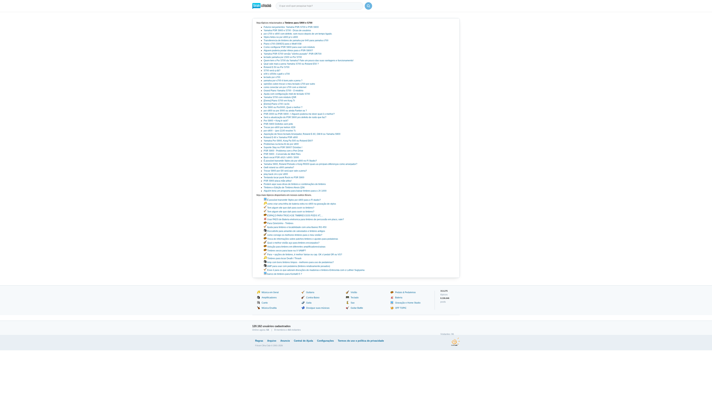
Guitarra (310, 292)
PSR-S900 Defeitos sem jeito (278, 124)
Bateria (398, 297)
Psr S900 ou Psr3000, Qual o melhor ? (283, 107)
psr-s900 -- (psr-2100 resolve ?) (280, 130)
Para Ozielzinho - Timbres (280, 223)
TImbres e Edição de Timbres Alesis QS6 (284, 187)
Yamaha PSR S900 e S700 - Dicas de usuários (287, 30)
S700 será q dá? (272, 70)
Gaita (309, 302)
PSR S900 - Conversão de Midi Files (282, 154)
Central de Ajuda (303, 340)
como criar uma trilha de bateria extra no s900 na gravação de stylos (301, 204)
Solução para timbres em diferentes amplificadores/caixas (296, 246)
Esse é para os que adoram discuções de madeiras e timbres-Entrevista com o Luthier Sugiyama (316, 270)
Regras (259, 340)
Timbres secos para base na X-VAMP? (286, 250)
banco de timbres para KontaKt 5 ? (284, 274)
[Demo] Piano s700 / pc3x (276, 104)
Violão (354, 292)
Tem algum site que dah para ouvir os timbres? (290, 207)
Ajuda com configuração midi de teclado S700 (287, 94)
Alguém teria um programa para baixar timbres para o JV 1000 (295, 191)
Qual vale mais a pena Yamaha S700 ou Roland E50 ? (291, 64)
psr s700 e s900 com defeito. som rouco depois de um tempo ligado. (298, 33)
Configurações (325, 340)
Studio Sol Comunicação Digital (455, 342)
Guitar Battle (357, 308)
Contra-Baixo (312, 297)
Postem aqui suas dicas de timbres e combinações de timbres (295, 184)
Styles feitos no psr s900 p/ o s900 (281, 37)
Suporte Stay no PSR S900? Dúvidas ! (283, 147)
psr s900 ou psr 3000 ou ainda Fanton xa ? (285, 110)
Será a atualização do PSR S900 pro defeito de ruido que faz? (295, 117)
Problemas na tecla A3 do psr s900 (281, 144)
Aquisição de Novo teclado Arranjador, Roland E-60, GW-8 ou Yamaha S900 (302, 134)
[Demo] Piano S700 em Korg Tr (279, 100)
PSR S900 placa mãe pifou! (277, 181)
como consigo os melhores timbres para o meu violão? (294, 235)
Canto (265, 302)
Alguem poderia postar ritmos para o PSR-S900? (288, 50)
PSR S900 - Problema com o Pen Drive (283, 150)
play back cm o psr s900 (276, 174)
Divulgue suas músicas (317, 308)
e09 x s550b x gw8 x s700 (277, 74)
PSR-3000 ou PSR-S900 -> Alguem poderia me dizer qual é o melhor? (299, 114)
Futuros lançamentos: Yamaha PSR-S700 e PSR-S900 (291, 27)
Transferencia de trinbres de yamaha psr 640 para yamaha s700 (296, 40)
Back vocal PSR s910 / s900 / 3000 (281, 157)
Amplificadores (269, 297)
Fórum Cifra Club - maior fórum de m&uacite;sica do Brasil (261, 6)
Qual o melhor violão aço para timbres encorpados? (293, 243)
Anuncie (285, 340)
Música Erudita (269, 308)
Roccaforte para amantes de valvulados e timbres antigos (296, 231)
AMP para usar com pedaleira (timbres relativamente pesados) (298, 266)
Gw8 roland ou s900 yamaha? (279, 167)
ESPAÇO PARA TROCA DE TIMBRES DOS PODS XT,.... (295, 215)
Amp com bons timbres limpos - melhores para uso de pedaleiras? (300, 262)
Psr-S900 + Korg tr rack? (276, 120)
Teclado (355, 297)
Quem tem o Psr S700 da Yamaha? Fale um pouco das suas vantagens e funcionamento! (308, 60)
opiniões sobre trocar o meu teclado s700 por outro (289, 84)
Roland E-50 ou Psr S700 (276, 67)
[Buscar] (368, 6)
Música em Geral (270, 292)
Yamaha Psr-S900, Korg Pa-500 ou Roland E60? (288, 140)
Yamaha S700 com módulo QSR (280, 97)
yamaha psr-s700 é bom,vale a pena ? (283, 80)
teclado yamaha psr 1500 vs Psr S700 (283, 57)
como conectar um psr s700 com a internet (285, 87)
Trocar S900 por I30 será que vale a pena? (285, 170)
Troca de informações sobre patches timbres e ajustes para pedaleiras (302, 239)
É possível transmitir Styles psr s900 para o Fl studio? (294, 200)
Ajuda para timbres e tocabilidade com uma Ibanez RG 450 (297, 227)
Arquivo (271, 340)
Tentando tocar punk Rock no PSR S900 (284, 177)
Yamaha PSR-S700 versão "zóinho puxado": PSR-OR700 (293, 54)
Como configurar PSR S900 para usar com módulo (289, 47)
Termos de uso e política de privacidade (361, 340)
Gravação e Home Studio (408, 302)
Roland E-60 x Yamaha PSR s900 (281, 137)
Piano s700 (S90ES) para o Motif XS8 (282, 44)
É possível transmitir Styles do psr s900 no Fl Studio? (290, 160)
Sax (353, 302)
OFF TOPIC (401, 308)
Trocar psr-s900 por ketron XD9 (279, 127)
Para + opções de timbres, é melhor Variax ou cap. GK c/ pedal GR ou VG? (304, 254)
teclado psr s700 (272, 77)
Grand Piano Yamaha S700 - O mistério (283, 90)
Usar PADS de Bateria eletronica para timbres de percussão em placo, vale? (305, 219)
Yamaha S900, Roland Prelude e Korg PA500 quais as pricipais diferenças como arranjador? (310, 164)
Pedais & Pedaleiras (405, 292)
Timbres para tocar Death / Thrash (284, 258)
